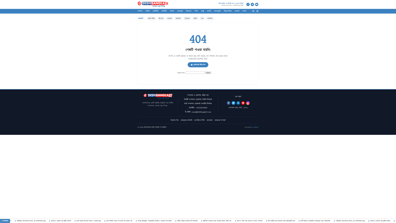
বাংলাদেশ (187, 18)
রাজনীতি (156, 11)
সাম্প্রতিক (209, 18)
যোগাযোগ (210, 120)
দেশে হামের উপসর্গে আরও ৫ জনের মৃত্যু (84, 221)
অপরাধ (237, 11)
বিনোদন (189, 11)
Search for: (181, 73)
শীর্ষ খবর (161, 18)
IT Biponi (255, 127)
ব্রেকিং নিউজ (151, 18)
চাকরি (209, 11)
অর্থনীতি (164, 11)
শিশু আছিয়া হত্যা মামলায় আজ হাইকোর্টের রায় (277, 221)
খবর (202, 18)
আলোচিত (178, 18)
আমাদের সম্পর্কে (220, 120)
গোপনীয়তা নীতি (199, 120)
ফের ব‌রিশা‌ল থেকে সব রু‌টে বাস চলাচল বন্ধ (115, 221)
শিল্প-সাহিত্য (228, 11)
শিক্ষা (196, 11)
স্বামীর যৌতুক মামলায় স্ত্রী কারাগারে (183, 221)
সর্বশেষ (140, 11)
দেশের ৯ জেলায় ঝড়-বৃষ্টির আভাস (57, 221)
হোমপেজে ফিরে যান (199, 64)
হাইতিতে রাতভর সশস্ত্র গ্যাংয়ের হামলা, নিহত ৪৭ (213, 221)
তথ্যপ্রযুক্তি (217, 11)
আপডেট (169, 18)
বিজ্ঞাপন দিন (175, 120)
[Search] (253, 11)
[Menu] (257, 11)
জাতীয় (195, 18)
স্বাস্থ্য (202, 11)
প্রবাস (244, 11)
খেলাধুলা (180, 11)
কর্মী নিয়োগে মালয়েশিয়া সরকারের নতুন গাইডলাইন (311, 221)
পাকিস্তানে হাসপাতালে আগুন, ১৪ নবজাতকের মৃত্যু (26, 221)
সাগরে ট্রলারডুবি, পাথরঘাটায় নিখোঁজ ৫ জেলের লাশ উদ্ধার (150, 221)
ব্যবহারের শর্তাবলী (186, 120)
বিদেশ (172, 11)
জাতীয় (148, 11)
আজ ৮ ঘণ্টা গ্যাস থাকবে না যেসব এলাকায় (245, 221)
